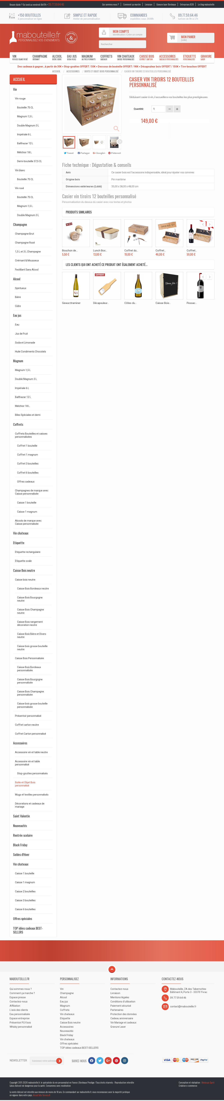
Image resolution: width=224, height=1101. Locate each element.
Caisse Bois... (163, 303)
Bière (18, 297)
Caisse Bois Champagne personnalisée (30, 693)
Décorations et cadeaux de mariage (29, 805)
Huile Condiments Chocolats (30, 351)
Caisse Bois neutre (24, 570)
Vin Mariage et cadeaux (123, 1022)
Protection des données (123, 1014)
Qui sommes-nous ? (110, 4)
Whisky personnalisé (21, 1026)
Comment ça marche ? (22, 993)
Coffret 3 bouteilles (27, 463)
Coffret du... (131, 250)
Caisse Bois (146, 57)
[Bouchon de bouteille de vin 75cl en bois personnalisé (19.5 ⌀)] (76, 233)
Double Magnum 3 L (28, 125)
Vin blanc (20, 170)
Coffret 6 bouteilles (27, 472)
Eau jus (72, 57)
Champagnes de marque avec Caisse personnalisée (31, 492)
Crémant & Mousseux (27, 260)
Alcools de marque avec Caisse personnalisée (28, 522)
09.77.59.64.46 (56, 4)
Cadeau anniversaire (121, 1018)
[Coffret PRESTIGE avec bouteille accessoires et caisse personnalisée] (200, 233)
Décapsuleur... (101, 303)
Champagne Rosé (25, 242)
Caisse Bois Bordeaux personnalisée (29, 669)
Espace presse (18, 997)
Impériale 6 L (24, 134)
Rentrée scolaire (23, 835)
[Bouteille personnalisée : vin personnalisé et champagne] (35, 38)
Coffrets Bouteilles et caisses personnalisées (31, 435)
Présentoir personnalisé (28, 715)
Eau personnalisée (20, 1014)
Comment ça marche (132, 4)
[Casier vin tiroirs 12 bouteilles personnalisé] (69, 142)
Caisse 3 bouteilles (25, 900)
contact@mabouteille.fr (183, 1006)
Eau (17, 324)
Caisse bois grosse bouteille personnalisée (32, 705)
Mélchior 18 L (24, 152)
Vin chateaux (125, 57)
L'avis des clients (19, 1010)
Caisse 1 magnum (27, 511)
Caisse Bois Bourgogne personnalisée (30, 681)
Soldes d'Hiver (21, 854)
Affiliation (15, 1005)
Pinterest (116, 153)
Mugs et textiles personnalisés (31, 794)
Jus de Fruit (21, 333)
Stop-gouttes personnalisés (32, 773)
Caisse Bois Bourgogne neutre (30, 599)
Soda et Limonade (25, 342)
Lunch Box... (100, 250)
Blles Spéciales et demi (27, 415)
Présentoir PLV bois (20, 1022)
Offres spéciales (22, 918)
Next (120, 141)
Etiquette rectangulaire (27, 552)
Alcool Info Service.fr (41, 1095)
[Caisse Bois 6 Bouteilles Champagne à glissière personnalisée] (169, 286)
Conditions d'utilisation (122, 1001)
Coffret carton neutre (27, 724)
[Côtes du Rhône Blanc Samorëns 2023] (138, 286)
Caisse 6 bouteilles (25, 909)
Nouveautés (20, 825)
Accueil (56, 71)
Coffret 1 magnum (27, 454)
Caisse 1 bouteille (26, 502)
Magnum (88, 57)
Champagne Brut (24, 233)
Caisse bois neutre (25, 579)
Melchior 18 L (22, 406)
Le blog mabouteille (206, 4)
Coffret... (161, 250)
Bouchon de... (70, 250)
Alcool (57, 57)
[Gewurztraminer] (76, 286)
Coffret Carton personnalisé (30, 733)
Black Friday (20, 845)
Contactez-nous (18, 1001)
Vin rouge (20, 98)
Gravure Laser (118, 1026)
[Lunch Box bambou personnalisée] (107, 233)
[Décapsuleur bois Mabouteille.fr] (107, 286)
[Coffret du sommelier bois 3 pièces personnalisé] (138, 233)
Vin (20, 57)
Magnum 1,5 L (25, 116)
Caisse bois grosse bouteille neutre (32, 648)
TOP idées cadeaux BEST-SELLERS (28, 930)
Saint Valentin (21, 816)
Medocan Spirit (208, 1082)
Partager (85, 153)
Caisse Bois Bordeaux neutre (33, 588)
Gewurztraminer (71, 303)
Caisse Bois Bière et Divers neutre (31, 635)
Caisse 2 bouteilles (25, 891)
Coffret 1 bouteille (27, 445)
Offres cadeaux (25, 481)
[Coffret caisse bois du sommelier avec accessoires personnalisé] (169, 233)
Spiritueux (20, 288)
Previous (63, 141)
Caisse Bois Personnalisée (29, 658)
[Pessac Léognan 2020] (200, 286)
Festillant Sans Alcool (26, 269)
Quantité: (139, 108)
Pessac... (192, 303)
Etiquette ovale (23, 561)
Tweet (70, 153)
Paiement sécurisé (120, 1005)
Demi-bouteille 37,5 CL (29, 161)
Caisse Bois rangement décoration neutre (30, 623)
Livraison (148, 4)
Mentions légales (119, 997)
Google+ (100, 153)
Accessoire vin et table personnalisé (27, 763)
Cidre (18, 306)
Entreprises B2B (187, 4)
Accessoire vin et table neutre (31, 752)
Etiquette (189, 57)
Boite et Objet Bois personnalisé (101, 71)
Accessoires (168, 57)
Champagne (40, 57)
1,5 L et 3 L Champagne (28, 251)
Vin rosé (19, 188)
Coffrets (106, 57)
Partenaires (116, 1010)
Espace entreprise (20, 1018)
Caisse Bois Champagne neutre (30, 611)
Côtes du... (130, 303)
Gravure (206, 57)
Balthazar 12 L (25, 143)
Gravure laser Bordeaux (166, 4)
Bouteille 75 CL (25, 107)
